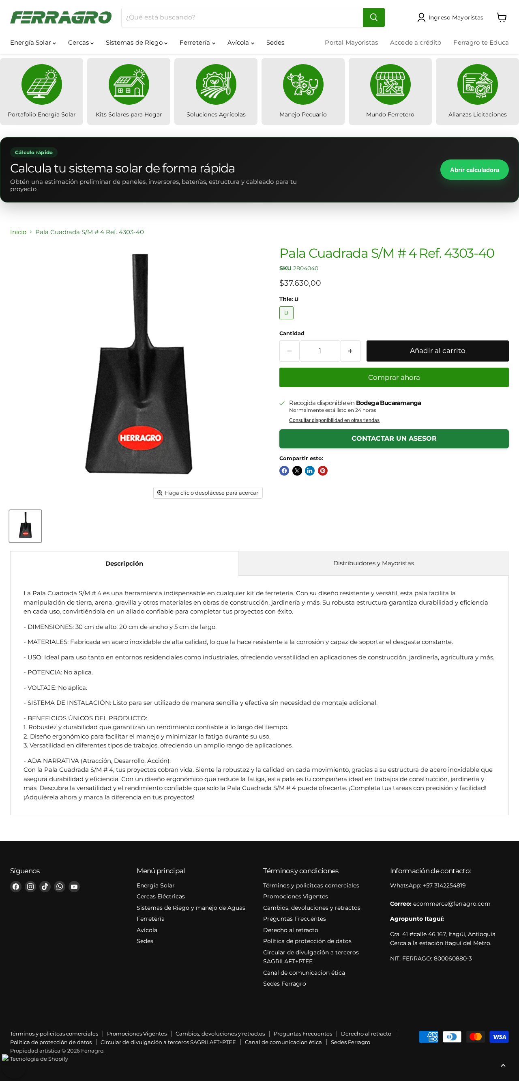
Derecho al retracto (290, 930)
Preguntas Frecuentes (294, 918)
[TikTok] (45, 886)
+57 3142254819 (444, 885)
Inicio (18, 231)
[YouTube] (74, 886)
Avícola (239, 42)
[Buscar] (374, 17)
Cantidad (292, 333)
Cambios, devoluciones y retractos (311, 907)
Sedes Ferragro (284, 983)
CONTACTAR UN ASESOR (394, 438)
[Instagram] (30, 886)
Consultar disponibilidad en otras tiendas (334, 420)
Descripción (124, 563)
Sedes (275, 42)
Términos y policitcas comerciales (311, 885)
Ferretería (196, 42)
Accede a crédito (415, 42)
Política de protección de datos (307, 941)
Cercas (79, 42)
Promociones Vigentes (295, 896)
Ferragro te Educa (481, 42)
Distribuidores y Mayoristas (373, 563)
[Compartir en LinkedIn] (310, 471)
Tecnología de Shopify (39, 1058)
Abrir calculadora (474, 169)
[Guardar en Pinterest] (323, 471)
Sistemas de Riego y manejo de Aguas (191, 907)
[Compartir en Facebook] (284, 471)
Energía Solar (31, 42)
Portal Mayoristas (351, 42)
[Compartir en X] (297, 471)
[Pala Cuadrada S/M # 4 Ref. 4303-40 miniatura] (25, 526)
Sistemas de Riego (135, 42)
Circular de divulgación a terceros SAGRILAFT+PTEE (168, 1042)
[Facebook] (15, 886)
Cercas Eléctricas (161, 896)
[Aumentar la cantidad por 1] (351, 350)
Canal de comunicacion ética (304, 972)
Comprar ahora (394, 377)
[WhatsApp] (59, 886)
